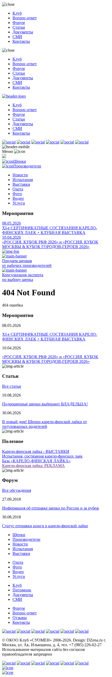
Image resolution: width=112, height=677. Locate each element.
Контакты (21, 41)
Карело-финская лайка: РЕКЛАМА (33, 465)
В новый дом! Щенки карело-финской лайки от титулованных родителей (44, 424)
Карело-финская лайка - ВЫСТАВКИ (35, 451)
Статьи (19, 27)
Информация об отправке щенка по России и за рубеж (50, 508)
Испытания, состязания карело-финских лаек (42, 456)
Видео (18, 198)
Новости (20, 175)
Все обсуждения (16, 490)
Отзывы (20, 617)
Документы (23, 32)
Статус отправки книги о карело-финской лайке (45, 526)
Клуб (17, 13)
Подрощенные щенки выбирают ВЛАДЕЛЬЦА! (45, 404)
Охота (18, 189)
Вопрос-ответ (25, 18)
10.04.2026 (11, 237)
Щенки (19, 161)
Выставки (21, 184)
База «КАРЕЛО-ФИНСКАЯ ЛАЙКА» (36, 461)
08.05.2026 (11, 223)
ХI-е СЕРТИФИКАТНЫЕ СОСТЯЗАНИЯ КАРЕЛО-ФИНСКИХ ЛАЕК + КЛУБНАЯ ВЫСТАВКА (49, 230)
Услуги (19, 203)
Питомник (22, 590)
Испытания (23, 179)
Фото (17, 193)
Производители (27, 166)
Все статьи (11, 386)
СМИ (17, 36)
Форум (19, 22)
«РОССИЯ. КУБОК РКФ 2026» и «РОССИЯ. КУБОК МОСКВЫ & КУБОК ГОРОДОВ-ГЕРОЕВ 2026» (50, 244)
